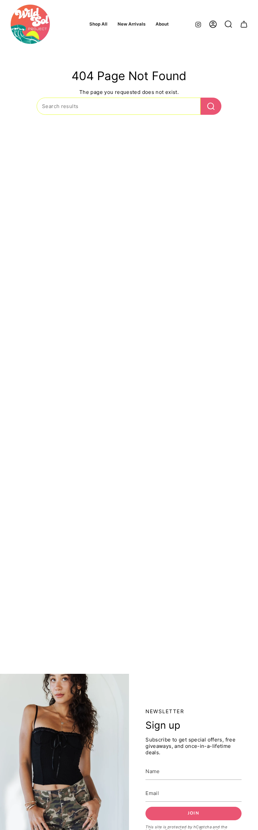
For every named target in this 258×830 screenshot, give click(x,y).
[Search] (211, 106)
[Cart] (244, 24)
